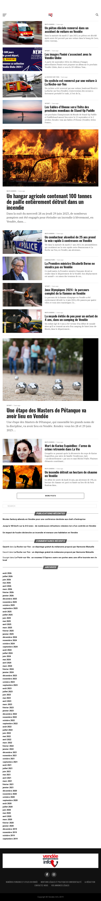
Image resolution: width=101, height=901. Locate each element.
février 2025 (8, 631)
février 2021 (8, 784)
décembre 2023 (10, 676)
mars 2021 (7, 781)
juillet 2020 (7, 807)
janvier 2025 (8, 634)
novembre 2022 (10, 717)
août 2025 (7, 612)
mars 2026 (7, 589)
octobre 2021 (9, 759)
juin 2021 (7, 771)
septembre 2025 (10, 608)
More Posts (50, 496)
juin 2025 (7, 618)
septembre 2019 (10, 839)
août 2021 (7, 765)
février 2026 (8, 592)
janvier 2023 (8, 711)
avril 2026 (7, 586)
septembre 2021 (10, 762)
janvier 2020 (8, 826)
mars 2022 (7, 743)
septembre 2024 (10, 647)
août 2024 (7, 650)
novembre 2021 (10, 755)
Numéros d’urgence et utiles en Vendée (22, 882)
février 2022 (8, 746)
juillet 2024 (7, 653)
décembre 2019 (10, 829)
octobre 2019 (9, 835)
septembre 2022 (10, 724)
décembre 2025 (10, 599)
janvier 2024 (8, 672)
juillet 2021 (7, 768)
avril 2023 (7, 701)
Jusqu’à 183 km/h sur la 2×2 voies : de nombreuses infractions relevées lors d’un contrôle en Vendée (49, 526)
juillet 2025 (7, 615)
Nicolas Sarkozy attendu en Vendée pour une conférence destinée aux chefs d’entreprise (44, 519)
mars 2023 (7, 704)
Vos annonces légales (60, 885)
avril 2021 (7, 778)
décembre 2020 (10, 791)
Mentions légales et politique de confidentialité (61, 882)
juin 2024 (7, 656)
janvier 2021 (8, 787)
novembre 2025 (10, 602)
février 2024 (8, 669)
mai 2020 (7, 813)
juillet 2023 (7, 692)
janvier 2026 (8, 596)
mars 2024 (7, 666)
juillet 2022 (7, 730)
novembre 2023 (10, 679)
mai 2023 (7, 698)
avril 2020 (7, 816)
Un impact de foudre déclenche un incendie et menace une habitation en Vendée (40, 533)
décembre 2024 (10, 637)
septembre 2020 (10, 800)
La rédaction (90, 882)
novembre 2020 (10, 794)
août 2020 (7, 803)
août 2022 (7, 727)
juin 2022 (7, 733)
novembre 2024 (10, 640)
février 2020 (8, 823)
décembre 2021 (10, 752)
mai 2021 (7, 775)
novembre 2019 (10, 832)
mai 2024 (7, 660)
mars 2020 (7, 819)
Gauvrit (6, 547)
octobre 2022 (9, 720)
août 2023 (7, 688)
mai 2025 (7, 621)
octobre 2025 (9, 605)
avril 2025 (7, 624)
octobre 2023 (9, 682)
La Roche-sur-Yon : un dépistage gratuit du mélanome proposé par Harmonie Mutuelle (54, 547)
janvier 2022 (8, 749)
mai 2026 (7, 583)
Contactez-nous (41, 885)
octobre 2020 (9, 797)
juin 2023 (7, 695)
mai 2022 (7, 736)
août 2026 (7, 573)
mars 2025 (7, 628)
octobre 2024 (9, 644)
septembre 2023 (10, 685)
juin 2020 (7, 810)
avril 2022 (7, 739)
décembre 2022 (10, 714)
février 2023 (8, 708)
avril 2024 (7, 663)
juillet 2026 (7, 576)
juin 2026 (7, 580)
